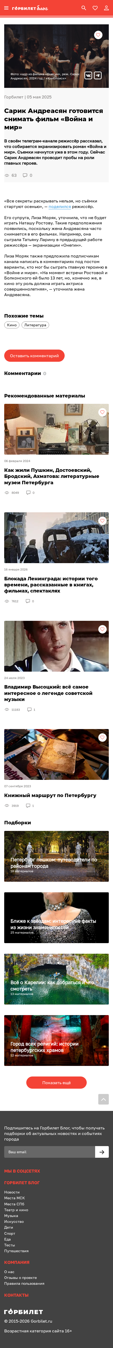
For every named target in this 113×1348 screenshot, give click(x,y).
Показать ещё (56, 1082)
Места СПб (14, 1204)
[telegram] (97, 76)
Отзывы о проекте (20, 1277)
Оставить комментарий (34, 355)
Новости (12, 1192)
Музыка (11, 1215)
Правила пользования (24, 1283)
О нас (9, 1271)
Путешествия (16, 1251)
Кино (12, 325)
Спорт (9, 1233)
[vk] (88, 76)
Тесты (9, 1245)
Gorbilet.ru (41, 1321)
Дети (8, 1227)
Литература (35, 325)
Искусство (14, 1221)
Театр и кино (16, 1209)
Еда (7, 1239)
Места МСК (14, 1198)
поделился (60, 206)
